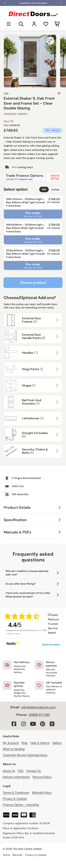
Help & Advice (40, 743)
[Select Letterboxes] (56, 418)
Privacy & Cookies (15, 799)
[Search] (21, 24)
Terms (6, 855)
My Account (11, 743)
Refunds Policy (42, 793)
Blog (24, 743)
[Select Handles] (56, 352)
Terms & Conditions (16, 793)
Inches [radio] (55, 189)
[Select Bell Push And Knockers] (56, 402)
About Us (9, 771)
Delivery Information (16, 777)
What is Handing (14, 749)
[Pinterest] (42, 724)
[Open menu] (9, 24)
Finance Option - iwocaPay (21, 805)
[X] (52, 724)
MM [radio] (44, 189)
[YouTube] (33, 724)
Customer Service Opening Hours (25, 755)
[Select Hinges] (56, 385)
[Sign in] (34, 24)
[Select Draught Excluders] (56, 434)
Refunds (17, 855)
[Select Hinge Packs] (56, 369)
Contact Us (33, 771)
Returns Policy (42, 777)
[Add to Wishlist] (59, 93)
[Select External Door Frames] (56, 320)
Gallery (57, 743)
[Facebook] (14, 724)
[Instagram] (23, 724)
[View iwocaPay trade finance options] (33, 177)
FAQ (20, 771)
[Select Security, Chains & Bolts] (56, 451)
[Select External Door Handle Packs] (56, 336)
